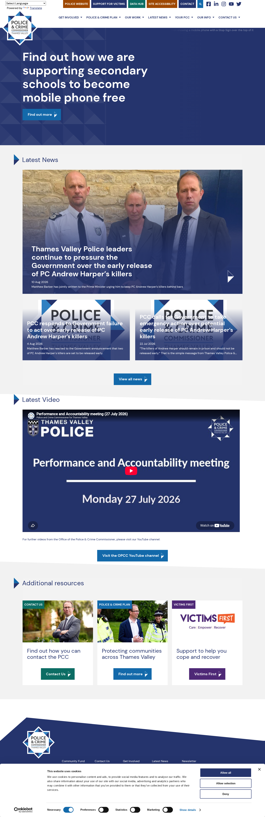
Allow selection (225, 783)
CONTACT (187, 4)
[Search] (200, 4)
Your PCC (182, 17)
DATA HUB (136, 4)
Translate (36, 8)
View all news (130, 379)
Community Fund (73, 761)
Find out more (40, 114)
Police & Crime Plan (101, 17)
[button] (81, 17)
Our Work (133, 17)
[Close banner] (259, 769)
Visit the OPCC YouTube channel (130, 555)
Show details (188, 809)
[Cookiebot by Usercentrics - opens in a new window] (23, 810)
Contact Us (227, 17)
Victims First (205, 674)
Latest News (157, 17)
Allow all (225, 772)
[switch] (103, 810)
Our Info (204, 17)
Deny (225, 794)
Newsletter (189, 761)
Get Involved (69, 17)
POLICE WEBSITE (76, 4)
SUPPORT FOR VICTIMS (109, 4)
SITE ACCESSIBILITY (162, 4)
